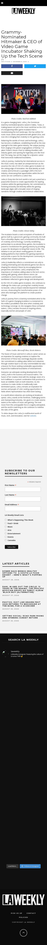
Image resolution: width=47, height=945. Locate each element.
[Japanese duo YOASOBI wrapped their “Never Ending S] (23, 741)
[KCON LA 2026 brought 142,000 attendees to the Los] (23, 785)
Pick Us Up (16, 913)
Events (10, 537)
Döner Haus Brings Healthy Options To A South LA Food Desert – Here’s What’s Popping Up (22, 574)
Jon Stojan (5, 61)
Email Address (12, 504)
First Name (10, 485)
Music (10, 527)
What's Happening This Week (20, 520)
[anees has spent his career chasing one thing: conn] (23, 688)
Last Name (10, 494)
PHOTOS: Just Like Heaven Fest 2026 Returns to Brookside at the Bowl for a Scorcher (21, 604)
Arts (9, 530)
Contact (31, 913)
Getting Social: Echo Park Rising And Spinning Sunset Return (23, 617)
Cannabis (12, 540)
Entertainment (14, 533)
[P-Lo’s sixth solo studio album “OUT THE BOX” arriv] (23, 834)
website (33, 416)
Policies (23, 917)
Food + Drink (13, 523)
